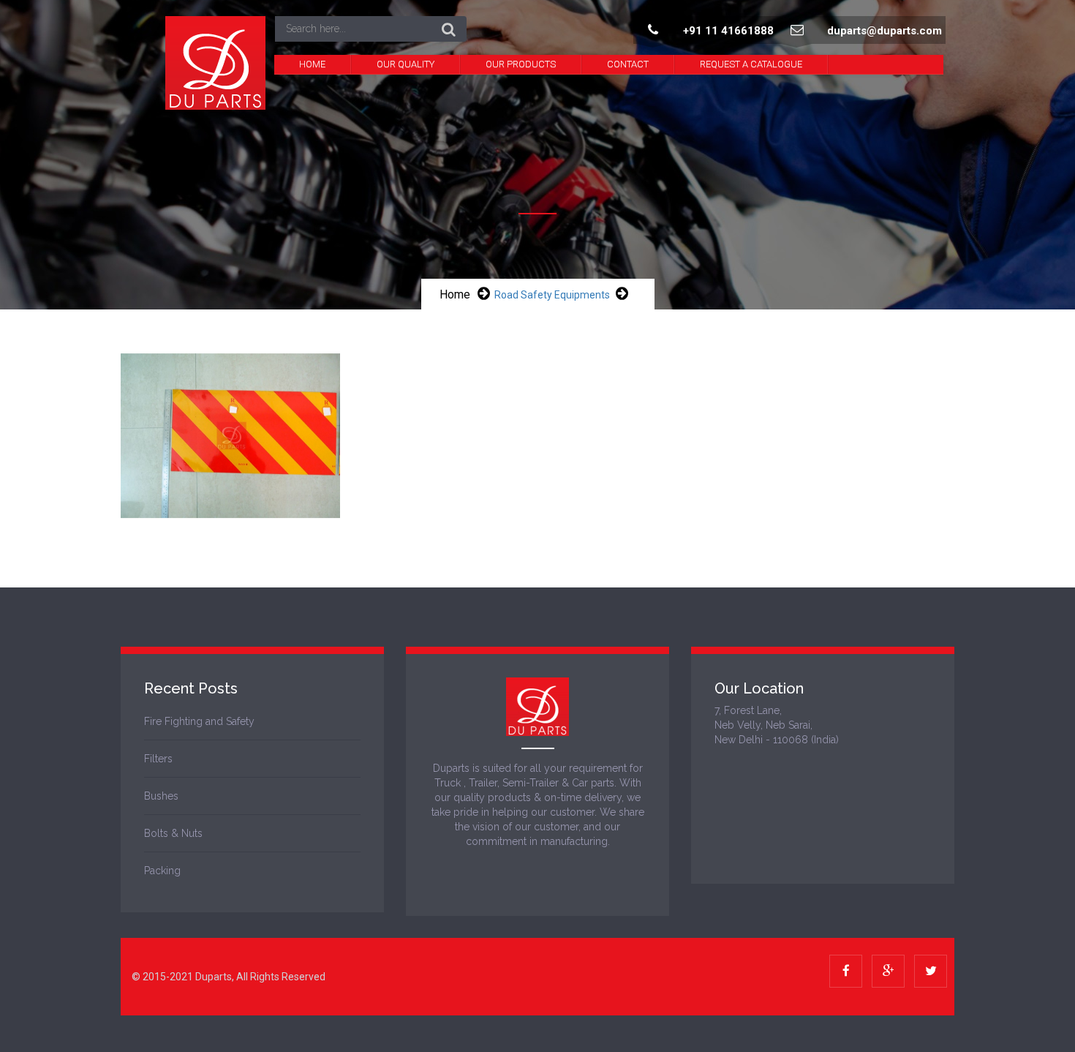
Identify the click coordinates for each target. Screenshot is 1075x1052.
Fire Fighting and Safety (199, 721)
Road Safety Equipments (552, 295)
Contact (628, 64)
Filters (158, 758)
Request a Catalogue (751, 64)
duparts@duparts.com (884, 30)
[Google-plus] (888, 971)
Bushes (161, 796)
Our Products (521, 64)
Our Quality (405, 64)
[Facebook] (845, 971)
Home (312, 64)
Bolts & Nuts (173, 833)
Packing (162, 870)
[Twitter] (930, 971)
